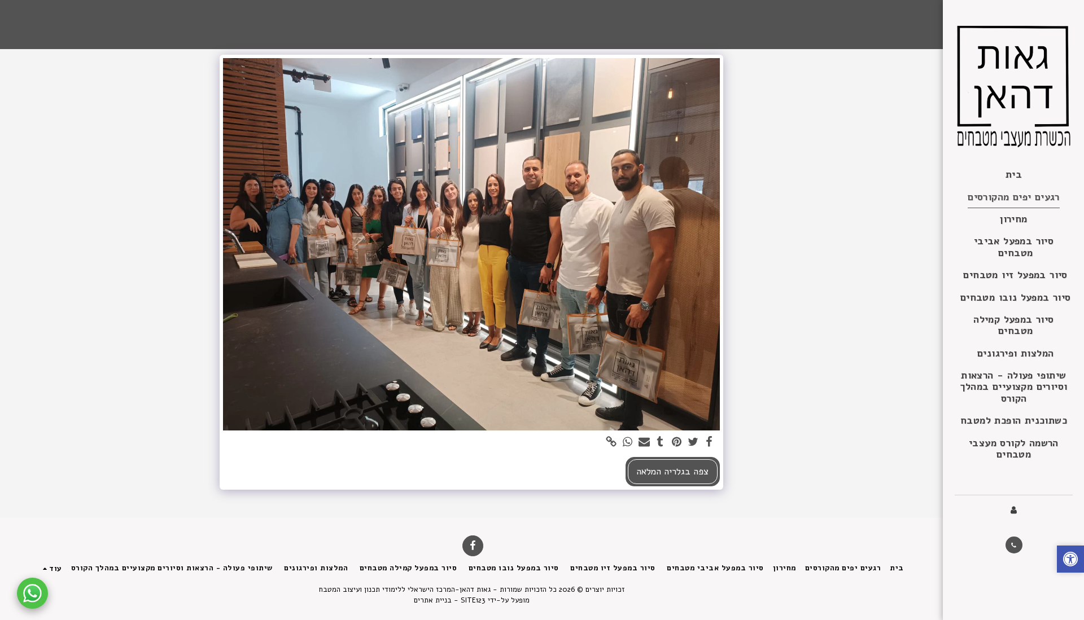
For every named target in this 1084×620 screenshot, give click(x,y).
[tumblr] (660, 442)
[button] (1014, 545)
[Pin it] (677, 442)
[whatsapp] (627, 442)
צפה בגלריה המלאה (672, 471)
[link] (611, 442)
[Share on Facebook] (709, 442)
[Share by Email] (644, 442)
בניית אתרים (433, 600)
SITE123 (473, 600)
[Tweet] (693, 442)
